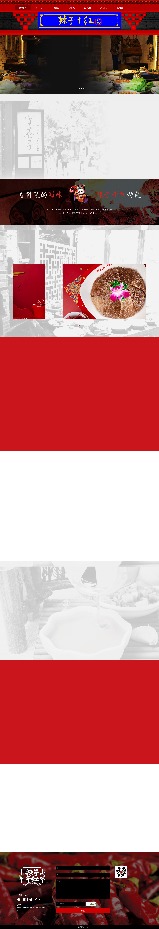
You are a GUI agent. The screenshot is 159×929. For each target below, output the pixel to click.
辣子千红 (38, 8)
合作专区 (87, 8)
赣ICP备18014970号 (29, 905)
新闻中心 (103, 8)
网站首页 (22, 8)
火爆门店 (71, 8)
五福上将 (103, 247)
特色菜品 (55, 8)
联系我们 (120, 8)
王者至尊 (55, 247)
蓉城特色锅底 (38, 247)
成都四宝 (119, 247)
